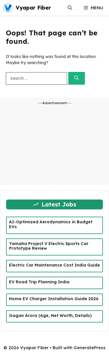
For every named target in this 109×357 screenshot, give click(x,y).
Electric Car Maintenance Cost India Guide (54, 265)
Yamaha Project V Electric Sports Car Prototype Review (48, 246)
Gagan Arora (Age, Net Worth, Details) (50, 315)
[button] (70, 8)
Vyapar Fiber (33, 7)
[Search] (76, 78)
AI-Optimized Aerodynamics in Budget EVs (50, 224)
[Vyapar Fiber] (8, 8)
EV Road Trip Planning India (39, 281)
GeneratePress (90, 347)
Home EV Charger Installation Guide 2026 (54, 298)
